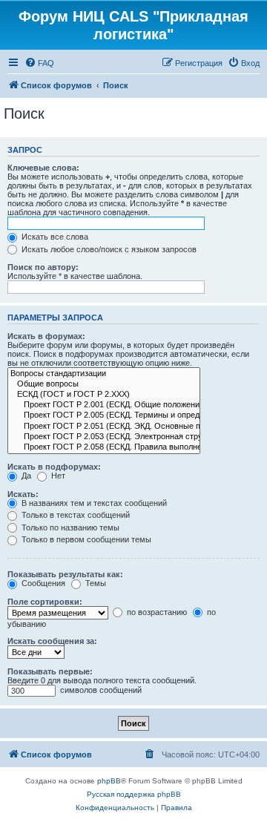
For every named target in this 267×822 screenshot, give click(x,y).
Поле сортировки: (44, 601)
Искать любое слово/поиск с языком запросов (108, 249)
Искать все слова (53, 236)
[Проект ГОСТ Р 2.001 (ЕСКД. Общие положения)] (104, 405)
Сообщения (42, 583)
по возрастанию (156, 612)
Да (25, 475)
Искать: (23, 494)
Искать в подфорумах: (54, 466)
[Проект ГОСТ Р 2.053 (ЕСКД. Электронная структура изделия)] (104, 437)
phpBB (109, 781)
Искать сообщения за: (52, 641)
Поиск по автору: (43, 267)
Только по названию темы (69, 527)
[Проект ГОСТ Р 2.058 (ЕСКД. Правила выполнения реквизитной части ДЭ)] (104, 447)
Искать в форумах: (46, 336)
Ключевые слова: (43, 167)
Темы (94, 583)
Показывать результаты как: (65, 574)
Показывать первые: (50, 671)
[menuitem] (39, 63)
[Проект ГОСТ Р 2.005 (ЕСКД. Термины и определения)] (104, 415)
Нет (57, 475)
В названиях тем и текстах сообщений (93, 503)
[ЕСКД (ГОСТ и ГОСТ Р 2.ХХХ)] (104, 394)
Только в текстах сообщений (74, 514)
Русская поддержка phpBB (134, 794)
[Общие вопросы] (104, 384)
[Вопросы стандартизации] (104, 374)
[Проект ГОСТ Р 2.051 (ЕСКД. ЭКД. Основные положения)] (104, 426)
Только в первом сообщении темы (85, 539)
